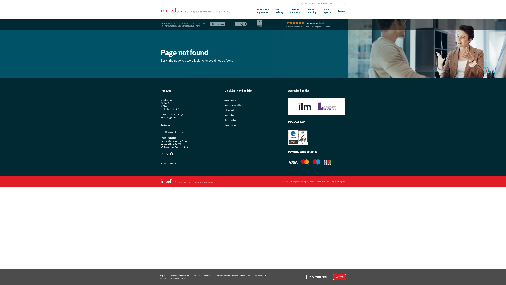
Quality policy (230, 119)
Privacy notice (230, 109)
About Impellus (231, 99)
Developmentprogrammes (262, 11)
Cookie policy (230, 124)
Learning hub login (329, 3)
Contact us (165, 124)
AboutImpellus (327, 11)
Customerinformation (295, 11)
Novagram (341, 181)
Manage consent (168, 163)
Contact (341, 11)
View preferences (318, 277)
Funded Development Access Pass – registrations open (308, 27)
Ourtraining (279, 11)
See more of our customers (189, 25)
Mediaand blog (312, 11)
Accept (339, 277)
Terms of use (229, 114)
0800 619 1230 (307, 3)
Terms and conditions (233, 104)
